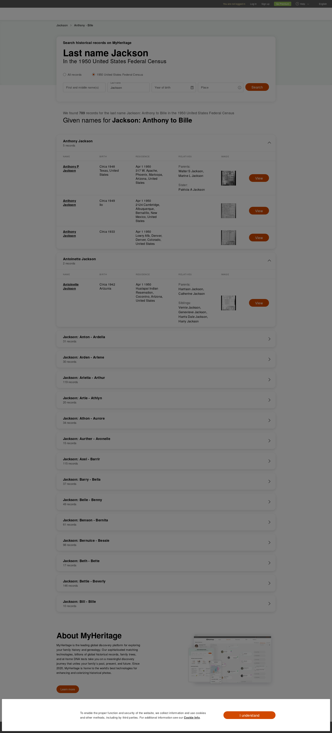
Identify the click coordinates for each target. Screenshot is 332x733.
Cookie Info (192, 717)
